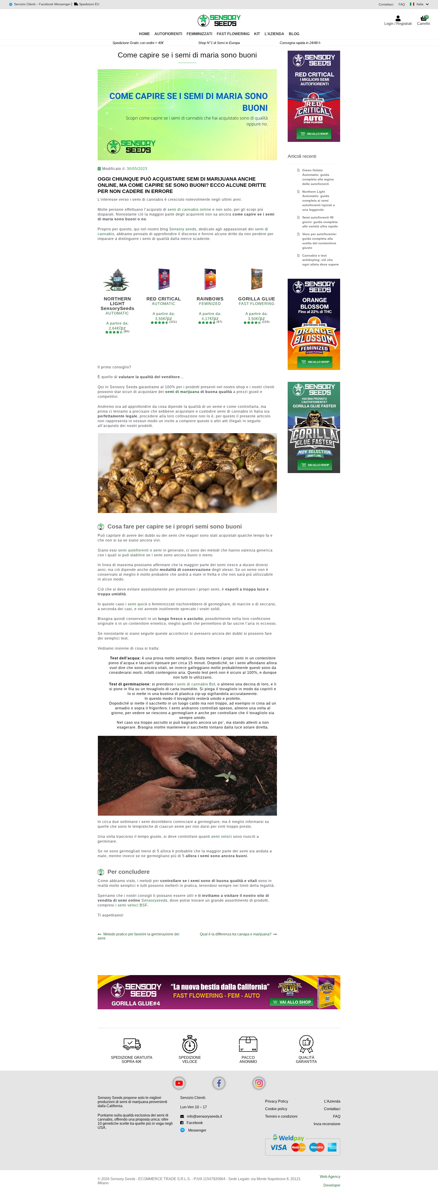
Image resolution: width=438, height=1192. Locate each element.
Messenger (197, 1130)
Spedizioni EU (89, 4)
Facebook (195, 1123)
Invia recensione (327, 1124)
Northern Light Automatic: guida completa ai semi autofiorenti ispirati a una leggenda (318, 200)
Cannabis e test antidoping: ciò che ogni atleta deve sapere (320, 260)
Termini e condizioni (281, 1116)
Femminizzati (199, 34)
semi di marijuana (182, 392)
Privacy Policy (276, 1101)
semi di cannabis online (189, 209)
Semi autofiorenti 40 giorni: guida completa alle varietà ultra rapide (320, 222)
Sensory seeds (182, 229)
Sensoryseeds (154, 900)
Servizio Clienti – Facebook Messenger (42, 4)
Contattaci (386, 4)
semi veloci (221, 836)
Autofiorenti (168, 34)
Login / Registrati (398, 24)
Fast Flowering (233, 34)
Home (144, 34)
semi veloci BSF (132, 905)
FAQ (402, 4)
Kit (257, 34)
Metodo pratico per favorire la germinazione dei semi (138, 936)
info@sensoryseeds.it (204, 1116)
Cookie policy (276, 1109)
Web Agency (330, 1177)
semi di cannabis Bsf (196, 684)
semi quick (138, 604)
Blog (294, 34)
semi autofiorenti (133, 550)
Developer (331, 1185)
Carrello (423, 20)
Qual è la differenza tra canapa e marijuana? (235, 934)
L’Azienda (274, 34)
